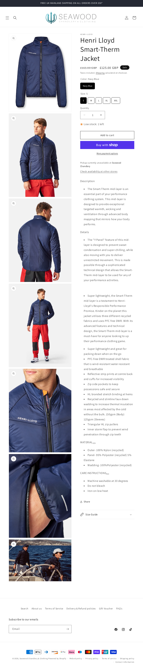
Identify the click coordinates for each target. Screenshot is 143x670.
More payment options (107, 153)
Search (24, 608)
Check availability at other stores (98, 171)
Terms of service (109, 658)
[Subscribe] (67, 629)
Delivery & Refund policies (81, 608)
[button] (7, 18)
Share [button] (87, 501)
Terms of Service (54, 608)
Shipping (100, 72)
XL (107, 99)
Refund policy (76, 658)
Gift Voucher (106, 608)
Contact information (124, 662)
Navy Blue (87, 85)
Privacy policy (91, 658)
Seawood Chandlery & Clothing (34, 658)
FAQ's (119, 608)
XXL (116, 99)
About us (37, 608)
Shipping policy (127, 658)
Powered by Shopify (57, 658)
